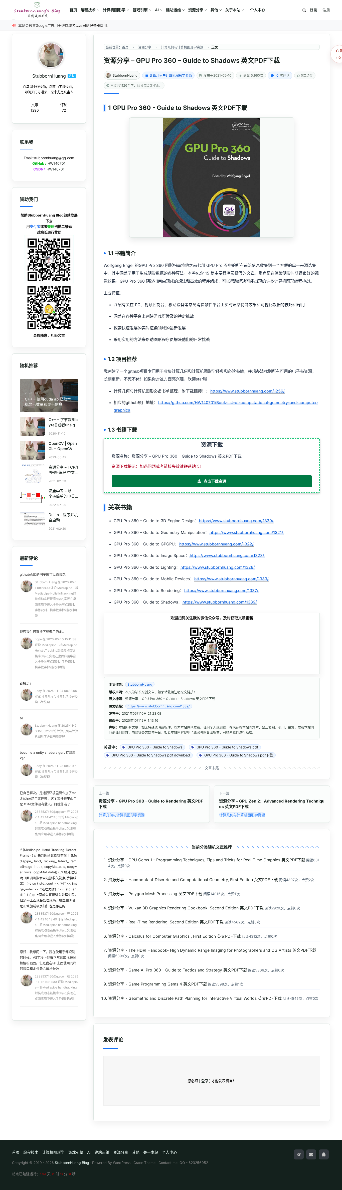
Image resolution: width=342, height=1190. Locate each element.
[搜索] (304, 10)
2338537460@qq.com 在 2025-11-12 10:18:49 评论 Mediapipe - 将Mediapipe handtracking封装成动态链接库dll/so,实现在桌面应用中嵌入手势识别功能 (56, 925)
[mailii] (311, 1154)
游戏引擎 (140, 10)
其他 (214, 10)
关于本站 (232, 10)
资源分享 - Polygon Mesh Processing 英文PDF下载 (155, 893)
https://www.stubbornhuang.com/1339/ (220, 602)
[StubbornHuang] (51, 55)
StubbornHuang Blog (72, 1162)
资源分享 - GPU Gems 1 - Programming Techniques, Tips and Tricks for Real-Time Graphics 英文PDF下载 (206, 859)
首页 (73, 10)
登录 (313, 10)
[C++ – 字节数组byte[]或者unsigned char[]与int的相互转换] (32, 426)
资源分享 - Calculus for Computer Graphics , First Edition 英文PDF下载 (174, 936)
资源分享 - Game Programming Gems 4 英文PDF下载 (157, 983)
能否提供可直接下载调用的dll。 (43, 632)
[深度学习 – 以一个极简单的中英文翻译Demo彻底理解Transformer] (32, 497)
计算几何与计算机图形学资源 (170, 75)
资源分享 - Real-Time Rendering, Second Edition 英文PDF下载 (166, 921)
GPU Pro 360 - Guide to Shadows (161, 107)
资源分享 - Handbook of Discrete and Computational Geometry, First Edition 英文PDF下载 (193, 879)
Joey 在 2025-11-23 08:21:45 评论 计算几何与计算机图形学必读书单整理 (56, 771)
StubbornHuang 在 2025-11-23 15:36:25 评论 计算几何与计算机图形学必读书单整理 (56, 731)
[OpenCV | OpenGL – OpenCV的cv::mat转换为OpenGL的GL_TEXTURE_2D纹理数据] (32, 450)
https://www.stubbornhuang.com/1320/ (236, 520)
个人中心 (257, 10)
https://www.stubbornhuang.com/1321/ (246, 532)
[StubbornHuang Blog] (39, 10)
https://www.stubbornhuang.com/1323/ (227, 555)
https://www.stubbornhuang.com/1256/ (247, 390)
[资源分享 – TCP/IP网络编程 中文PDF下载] (32, 474)
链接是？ (26, 683)
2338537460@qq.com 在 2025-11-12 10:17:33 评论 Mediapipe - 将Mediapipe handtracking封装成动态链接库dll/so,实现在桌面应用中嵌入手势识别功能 (56, 987)
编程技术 (88, 10)
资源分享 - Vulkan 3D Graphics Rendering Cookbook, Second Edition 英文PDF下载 (186, 907)
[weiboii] (299, 1154)
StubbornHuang (125, 75)
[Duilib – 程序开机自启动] (32, 521)
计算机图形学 (114, 10)
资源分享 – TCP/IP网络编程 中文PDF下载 (63, 472)
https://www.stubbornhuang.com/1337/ (221, 590)
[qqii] (324, 1154)
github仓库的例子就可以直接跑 (43, 574)
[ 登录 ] (205, 1081)
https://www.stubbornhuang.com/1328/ (218, 567)
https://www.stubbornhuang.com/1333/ (231, 578)
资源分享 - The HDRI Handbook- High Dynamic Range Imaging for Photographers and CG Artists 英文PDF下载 (212, 950)
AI (157, 10)
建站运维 (173, 10)
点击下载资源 (215, 481)
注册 (326, 10)
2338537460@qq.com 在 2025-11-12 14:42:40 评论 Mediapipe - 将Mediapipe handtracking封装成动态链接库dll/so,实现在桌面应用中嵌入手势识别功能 (56, 823)
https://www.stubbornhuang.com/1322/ (216, 543)
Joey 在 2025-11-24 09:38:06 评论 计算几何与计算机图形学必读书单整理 (56, 696)
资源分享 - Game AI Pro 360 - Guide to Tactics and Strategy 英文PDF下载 (177, 969)
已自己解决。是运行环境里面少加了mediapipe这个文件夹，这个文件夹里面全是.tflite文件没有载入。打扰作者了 (48, 798)
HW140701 (57, 163)
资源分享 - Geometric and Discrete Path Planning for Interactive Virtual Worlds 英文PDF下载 (195, 998)
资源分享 (195, 10)
